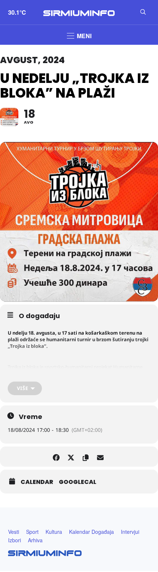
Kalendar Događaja (91, 531)
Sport (32, 531)
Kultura (54, 531)
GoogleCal (77, 482)
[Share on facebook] (56, 456)
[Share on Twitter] (70, 456)
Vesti (13, 531)
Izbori (14, 540)
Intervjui (130, 531)
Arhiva (35, 540)
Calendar (37, 482)
